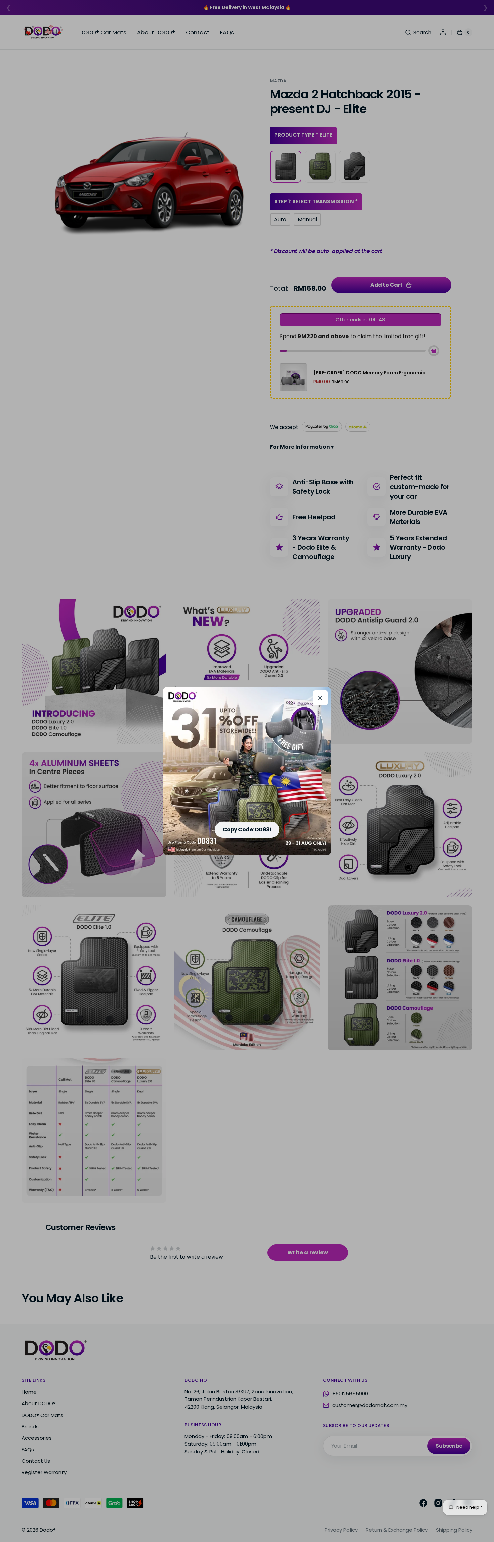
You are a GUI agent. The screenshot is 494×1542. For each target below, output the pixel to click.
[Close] (320, 697)
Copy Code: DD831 (247, 829)
